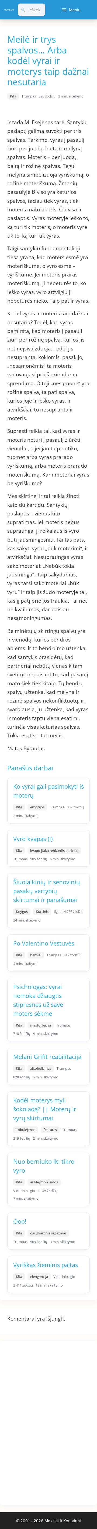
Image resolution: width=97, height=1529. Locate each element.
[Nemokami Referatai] (9, 10)
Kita (13, 96)
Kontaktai (72, 1520)
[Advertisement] (40, 1422)
